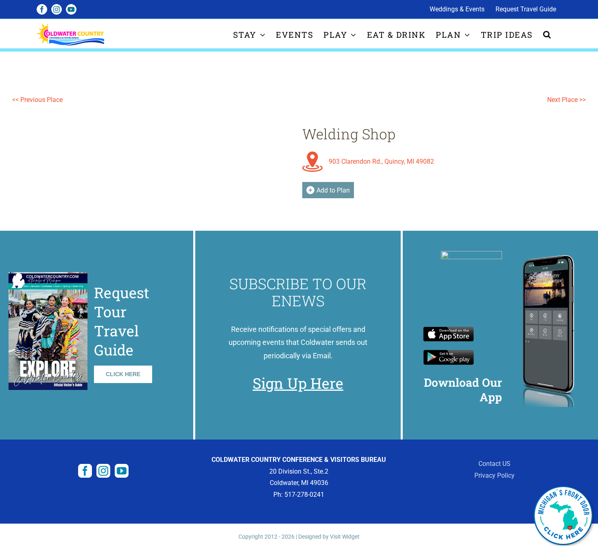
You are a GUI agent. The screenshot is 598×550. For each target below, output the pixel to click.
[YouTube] (122, 471)
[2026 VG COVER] (48, 275)
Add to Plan (333, 190)
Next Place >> (566, 100)
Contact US (494, 464)
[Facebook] (85, 471)
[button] (547, 34)
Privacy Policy (494, 475)
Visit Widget (345, 536)
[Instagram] (103, 471)
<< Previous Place (37, 100)
